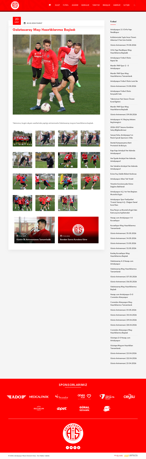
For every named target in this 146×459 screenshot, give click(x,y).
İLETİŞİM (126, 5)
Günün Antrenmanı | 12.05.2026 (123, 248)
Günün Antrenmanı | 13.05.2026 (123, 243)
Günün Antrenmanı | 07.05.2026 (123, 277)
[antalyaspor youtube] (78, 447)
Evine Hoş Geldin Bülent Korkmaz (123, 174)
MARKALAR (85, 5)
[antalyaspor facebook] (67, 447)
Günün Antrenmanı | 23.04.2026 (123, 353)
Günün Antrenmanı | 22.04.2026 (123, 358)
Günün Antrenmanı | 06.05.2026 (123, 282)
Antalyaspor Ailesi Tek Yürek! (121, 179)
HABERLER (116, 5)
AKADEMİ (75, 5)
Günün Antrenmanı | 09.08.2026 (123, 115)
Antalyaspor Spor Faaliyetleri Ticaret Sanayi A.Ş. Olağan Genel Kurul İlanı (123, 202)
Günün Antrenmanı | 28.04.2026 (123, 325)
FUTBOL (66, 5)
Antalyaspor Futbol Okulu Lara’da (124, 81)
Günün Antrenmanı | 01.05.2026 (123, 310)
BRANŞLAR (106, 5)
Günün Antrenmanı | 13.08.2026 (123, 86)
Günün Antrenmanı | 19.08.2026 (123, 45)
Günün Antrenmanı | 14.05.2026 (123, 238)
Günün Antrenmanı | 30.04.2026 (123, 315)
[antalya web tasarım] (118, 455)
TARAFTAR (96, 5)
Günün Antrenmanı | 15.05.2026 (123, 233)
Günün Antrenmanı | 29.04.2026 (123, 320)
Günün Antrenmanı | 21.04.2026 (123, 363)
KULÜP (57, 5)
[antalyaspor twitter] (71, 447)
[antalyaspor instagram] (75, 447)
